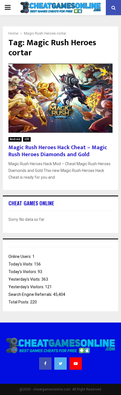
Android (15, 139)
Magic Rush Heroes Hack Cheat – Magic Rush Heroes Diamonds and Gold (57, 151)
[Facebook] (45, 363)
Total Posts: (19, 302)
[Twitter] (60, 363)
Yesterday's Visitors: (26, 287)
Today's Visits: (21, 264)
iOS (26, 139)
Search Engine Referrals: (30, 294)
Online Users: (20, 256)
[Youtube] (76, 363)
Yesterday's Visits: (24, 279)
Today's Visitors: (23, 271)
